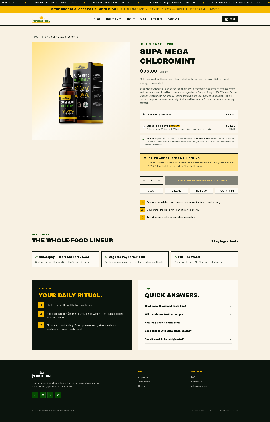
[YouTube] (43, 395)
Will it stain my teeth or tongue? (164, 314)
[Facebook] (50, 395)
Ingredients (113, 19)
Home (35, 37)
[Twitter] (58, 395)
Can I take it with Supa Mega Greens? (168, 331)
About (131, 19)
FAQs (143, 19)
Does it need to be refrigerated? (165, 339)
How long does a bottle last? (162, 323)
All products (144, 377)
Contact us (196, 381)
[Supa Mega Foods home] (41, 19)
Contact (173, 19)
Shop (97, 19)
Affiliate (156, 19)
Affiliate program (199, 386)
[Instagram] (35, 395)
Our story (143, 386)
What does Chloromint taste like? (165, 306)
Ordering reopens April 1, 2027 (201, 180)
